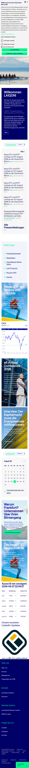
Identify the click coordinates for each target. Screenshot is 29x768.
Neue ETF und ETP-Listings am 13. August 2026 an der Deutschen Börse (13, 200)
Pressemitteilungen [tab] (11, 144)
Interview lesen (9, 441)
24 (5, 481)
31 (5, 485)
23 (23, 478)
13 (14, 475)
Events (9, 277)
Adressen (5, 696)
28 (17, 481)
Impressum (5, 760)
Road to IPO (11, 273)
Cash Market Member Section (11, 710)
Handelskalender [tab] (10, 453)
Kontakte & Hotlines (8, 693)
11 (8, 475)
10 (5, 475)
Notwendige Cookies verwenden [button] (14, 53)
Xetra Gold (20, 749)
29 (20, 481)
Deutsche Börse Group (8, 749)
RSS (22, 151)
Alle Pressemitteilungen (14, 226)
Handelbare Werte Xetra (14, 263)
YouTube (4, 735)
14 (17, 475)
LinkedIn (4, 728)
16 (23, 475)
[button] (14, 47)
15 (20, 475)
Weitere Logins (6, 714)
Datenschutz (22, 760)
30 (23, 481)
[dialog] (14, 28)
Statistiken (10, 258)
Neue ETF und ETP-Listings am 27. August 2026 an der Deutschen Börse (13, 158)
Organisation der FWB (8, 679)
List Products (11, 268)
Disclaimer (14, 760)
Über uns (4, 668)
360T (24, 751)
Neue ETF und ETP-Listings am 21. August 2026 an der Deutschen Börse (13, 172)
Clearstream (5, 752)
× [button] (27, 2)
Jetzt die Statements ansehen (12, 532)
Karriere (4, 671)
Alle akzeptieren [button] (14, 49)
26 (11, 481)
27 (14, 481)
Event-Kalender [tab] (21, 453)
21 (17, 478)
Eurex (18, 751)
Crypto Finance (15, 752)
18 (8, 478)
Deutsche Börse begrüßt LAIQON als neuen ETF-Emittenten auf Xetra (14, 213)
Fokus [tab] (20, 144)
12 (11, 475)
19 (11, 478)
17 (5, 478)
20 (14, 478)
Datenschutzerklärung (7, 34)
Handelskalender (13, 253)
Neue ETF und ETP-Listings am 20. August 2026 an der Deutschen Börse (13, 186)
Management (6, 675)
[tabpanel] (14, 191)
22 (20, 478)
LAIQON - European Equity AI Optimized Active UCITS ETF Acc (14, 112)
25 (8, 481)
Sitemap (4, 761)
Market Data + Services (8, 751)
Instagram (5, 731)
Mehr (6, 132)
